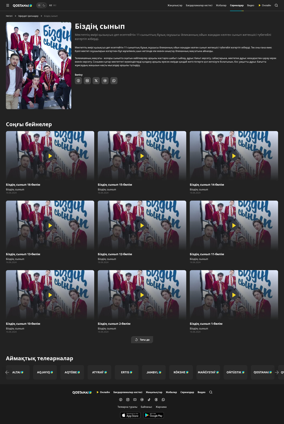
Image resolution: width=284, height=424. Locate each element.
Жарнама (161, 406)
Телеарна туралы (127, 406)
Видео (250, 5)
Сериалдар (237, 5)
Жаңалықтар (175, 5)
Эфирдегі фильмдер (28, 16)
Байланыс (146, 406)
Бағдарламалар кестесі (199, 5)
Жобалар (221, 5)
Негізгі (9, 16)
